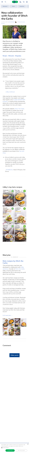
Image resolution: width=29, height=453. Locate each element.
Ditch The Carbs (19, 108)
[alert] (14, 448)
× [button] (27, 444)
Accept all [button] (10, 450)
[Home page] (14, 2)
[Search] (5, 2)
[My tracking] (20, 2)
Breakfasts (22, 6)
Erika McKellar (12, 21)
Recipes (3, 23)
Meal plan (11, 56)
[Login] (26, 2)
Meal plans (5, 6)
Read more (21, 446)
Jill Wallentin (9, 170)
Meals (13, 6)
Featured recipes (21, 21)
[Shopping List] (23, 2)
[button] (14, 447)
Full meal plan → (7, 315)
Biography (18, 56)
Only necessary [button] (21, 450)
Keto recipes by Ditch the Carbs (13, 262)
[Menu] (2, 2)
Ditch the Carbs (20, 269)
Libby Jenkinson (10, 92)
